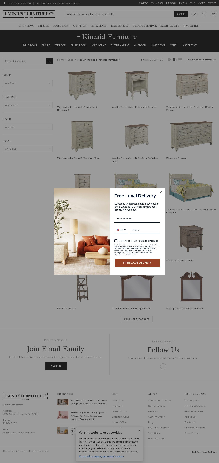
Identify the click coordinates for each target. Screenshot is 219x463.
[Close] (161, 191)
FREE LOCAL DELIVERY (137, 262)
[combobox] (121, 230)
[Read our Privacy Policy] (158, 245)
